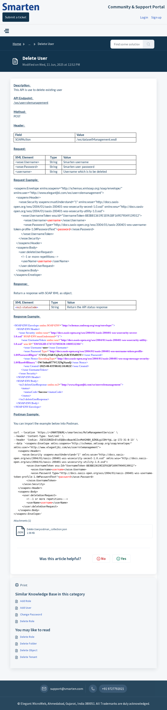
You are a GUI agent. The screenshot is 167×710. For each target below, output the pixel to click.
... (29, 44)
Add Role (25, 601)
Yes (123, 558)
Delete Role (27, 621)
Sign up (156, 17)
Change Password (31, 614)
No (103, 558)
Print (23, 585)
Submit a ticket (15, 17)
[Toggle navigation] (6, 31)
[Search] (148, 44)
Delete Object (28, 650)
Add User (25, 608)
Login (144, 17)
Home (17, 44)
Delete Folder (28, 643)
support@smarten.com (66, 689)
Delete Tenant (28, 657)
